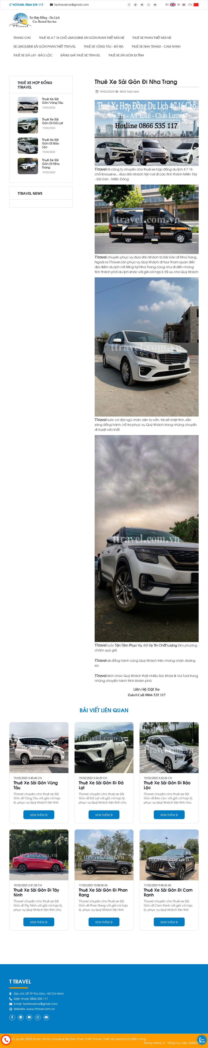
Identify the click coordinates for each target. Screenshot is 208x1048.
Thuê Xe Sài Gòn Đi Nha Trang (50, 163)
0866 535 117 (34, 4)
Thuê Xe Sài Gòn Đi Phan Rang (103, 892)
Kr (179, 4)
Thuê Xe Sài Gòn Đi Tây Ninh (36, 892)
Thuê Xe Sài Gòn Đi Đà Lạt (52, 121)
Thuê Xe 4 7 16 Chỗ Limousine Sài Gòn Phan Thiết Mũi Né (81, 37)
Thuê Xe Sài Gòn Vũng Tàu (52, 100)
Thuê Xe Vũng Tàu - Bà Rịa (104, 46)
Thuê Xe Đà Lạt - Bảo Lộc (32, 55)
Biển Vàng (138, 1039)
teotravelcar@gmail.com (71, 4)
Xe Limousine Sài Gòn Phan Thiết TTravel (44, 46)
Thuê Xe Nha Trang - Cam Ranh (156, 46)
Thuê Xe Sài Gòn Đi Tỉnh (126, 55)
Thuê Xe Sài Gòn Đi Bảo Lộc (50, 143)
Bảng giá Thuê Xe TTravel (80, 55)
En (167, 4)
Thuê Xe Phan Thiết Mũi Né (151, 37)
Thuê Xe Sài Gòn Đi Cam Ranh (168, 892)
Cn (190, 4)
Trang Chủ (22, 37)
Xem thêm (37, 815)
